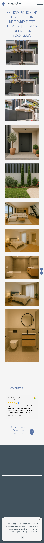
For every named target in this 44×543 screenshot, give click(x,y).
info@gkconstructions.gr (15, 494)
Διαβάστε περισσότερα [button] (15, 415)
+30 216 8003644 (12, 490)
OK (23, 537)
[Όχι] (39, 519)
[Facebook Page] (3, 504)
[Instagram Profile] (8, 504)
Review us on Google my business (19, 430)
